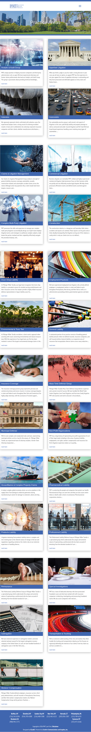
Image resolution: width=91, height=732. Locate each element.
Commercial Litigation (58, 174)
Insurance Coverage (9, 384)
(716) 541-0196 (15, 716)
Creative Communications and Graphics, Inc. (55, 730)
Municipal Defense (9, 431)
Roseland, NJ (15, 719)
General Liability (56, 329)
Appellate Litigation (57, 68)
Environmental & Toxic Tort (12, 329)
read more (4, 84)
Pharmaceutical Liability (59, 485)
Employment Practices (58, 280)
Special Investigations (58, 587)
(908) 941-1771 (15, 722)
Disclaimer (55, 726)
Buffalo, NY (14, 714)
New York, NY (52, 714)
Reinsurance (6, 587)
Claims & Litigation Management (15, 174)
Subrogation (6, 634)
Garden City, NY (39, 714)
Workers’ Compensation (11, 688)
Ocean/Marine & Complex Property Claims (19, 485)
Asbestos (5, 117)
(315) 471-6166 (76, 722)
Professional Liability (58, 532)
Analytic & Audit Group (10, 68)
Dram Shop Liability (9, 280)
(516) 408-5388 (39, 716)
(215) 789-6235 (76, 716)
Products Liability (8, 532)
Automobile (54, 117)
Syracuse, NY (76, 719)
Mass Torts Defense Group (60, 384)
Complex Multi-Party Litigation (14, 223)
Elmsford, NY (27, 714)
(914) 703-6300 (27, 716)
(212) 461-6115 (52, 716)
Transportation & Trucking (60, 634)
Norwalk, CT (64, 714)
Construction (54, 223)
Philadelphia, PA (76, 714)
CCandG (32, 730)
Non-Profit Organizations (59, 431)
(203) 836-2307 (64, 716)
